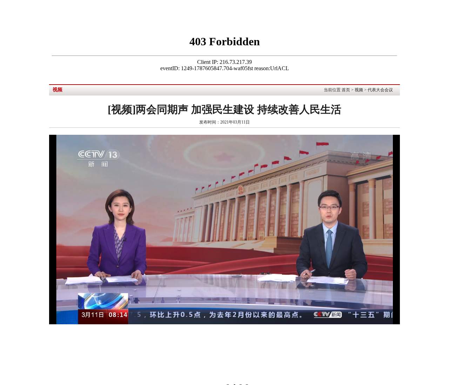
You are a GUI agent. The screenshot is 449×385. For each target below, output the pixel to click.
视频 (359, 89)
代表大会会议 (380, 89)
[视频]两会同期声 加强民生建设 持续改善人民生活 (224, 109)
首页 (346, 89)
